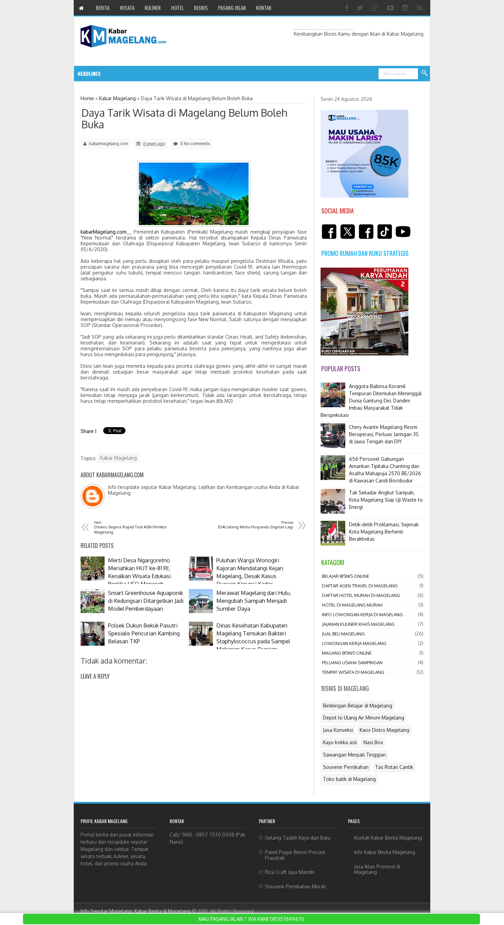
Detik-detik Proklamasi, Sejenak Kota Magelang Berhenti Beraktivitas (384, 532)
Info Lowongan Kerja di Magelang (362, 614)
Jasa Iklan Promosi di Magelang (377, 869)
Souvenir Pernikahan (346, 767)
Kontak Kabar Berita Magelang (388, 838)
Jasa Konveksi (338, 730)
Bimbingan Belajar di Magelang (357, 706)
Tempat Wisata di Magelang (353, 672)
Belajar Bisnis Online (345, 576)
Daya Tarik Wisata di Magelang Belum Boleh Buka (184, 118)
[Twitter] (361, 7)
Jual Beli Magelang (343, 633)
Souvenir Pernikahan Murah (295, 886)
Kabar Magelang (118, 458)
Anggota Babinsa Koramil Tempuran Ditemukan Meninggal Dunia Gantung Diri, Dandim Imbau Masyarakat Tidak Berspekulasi (371, 400)
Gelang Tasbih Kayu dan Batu (298, 838)
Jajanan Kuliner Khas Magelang (358, 624)
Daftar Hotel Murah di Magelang (361, 595)
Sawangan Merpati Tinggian (354, 755)
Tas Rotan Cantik (394, 767)
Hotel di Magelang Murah (352, 605)
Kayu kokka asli (340, 742)
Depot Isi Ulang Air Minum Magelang (363, 718)
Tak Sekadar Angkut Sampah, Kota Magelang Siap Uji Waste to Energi (386, 500)
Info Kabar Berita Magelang (384, 852)
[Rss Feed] (420, 7)
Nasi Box (373, 742)
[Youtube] (391, 7)
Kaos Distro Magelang (384, 730)
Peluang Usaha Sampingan (352, 662)
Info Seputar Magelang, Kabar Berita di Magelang (136, 911)
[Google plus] (376, 7)
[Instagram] (406, 7)
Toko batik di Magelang (349, 779)
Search (425, 73)
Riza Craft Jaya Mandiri (290, 872)
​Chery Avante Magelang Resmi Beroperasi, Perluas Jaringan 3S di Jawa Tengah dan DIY (384, 434)
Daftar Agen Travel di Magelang (360, 585)
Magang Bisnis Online (347, 653)
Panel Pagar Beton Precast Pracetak (295, 855)
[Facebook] (347, 7)
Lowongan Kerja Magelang (354, 643)
